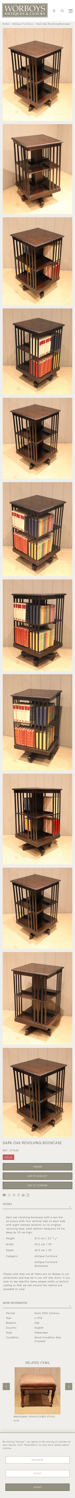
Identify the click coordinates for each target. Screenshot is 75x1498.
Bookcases (41, 1265)
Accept (38, 1487)
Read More (37, 1460)
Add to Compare (37, 1185)
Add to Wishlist (37, 1176)
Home (6, 24)
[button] (62, 11)
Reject (37, 1473)
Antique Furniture (23, 24)
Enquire (37, 1166)
